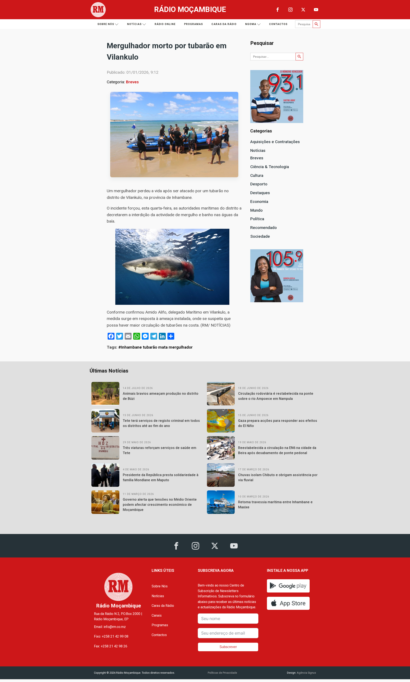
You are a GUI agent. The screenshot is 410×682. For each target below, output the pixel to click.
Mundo (256, 210)
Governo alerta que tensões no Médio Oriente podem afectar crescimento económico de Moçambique (160, 504)
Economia (259, 201)
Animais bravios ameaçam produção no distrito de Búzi (160, 396)
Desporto (258, 184)
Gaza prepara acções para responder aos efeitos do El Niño (277, 423)
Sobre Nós (160, 586)
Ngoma (250, 24)
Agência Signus (306, 672)
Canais (157, 615)
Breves (132, 81)
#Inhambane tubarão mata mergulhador (155, 347)
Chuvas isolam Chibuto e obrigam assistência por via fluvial (278, 477)
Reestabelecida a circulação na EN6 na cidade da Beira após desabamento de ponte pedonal (277, 450)
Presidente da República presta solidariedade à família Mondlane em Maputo (160, 477)
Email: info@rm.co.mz (110, 627)
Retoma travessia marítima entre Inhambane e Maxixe (275, 504)
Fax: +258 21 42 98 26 (110, 646)
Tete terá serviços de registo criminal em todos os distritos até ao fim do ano (161, 423)
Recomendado (263, 227)
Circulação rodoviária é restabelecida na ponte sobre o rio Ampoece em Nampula (275, 396)
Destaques (260, 192)
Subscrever (228, 647)
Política (257, 218)
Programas (193, 24)
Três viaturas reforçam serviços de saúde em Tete (159, 450)
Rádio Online (165, 24)
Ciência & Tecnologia (269, 166)
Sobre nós (105, 24)
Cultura (256, 175)
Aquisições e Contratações (275, 141)
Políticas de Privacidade (222, 672)
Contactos (278, 24)
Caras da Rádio (224, 24)
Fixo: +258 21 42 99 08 (111, 636)
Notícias (134, 24)
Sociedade (260, 236)
